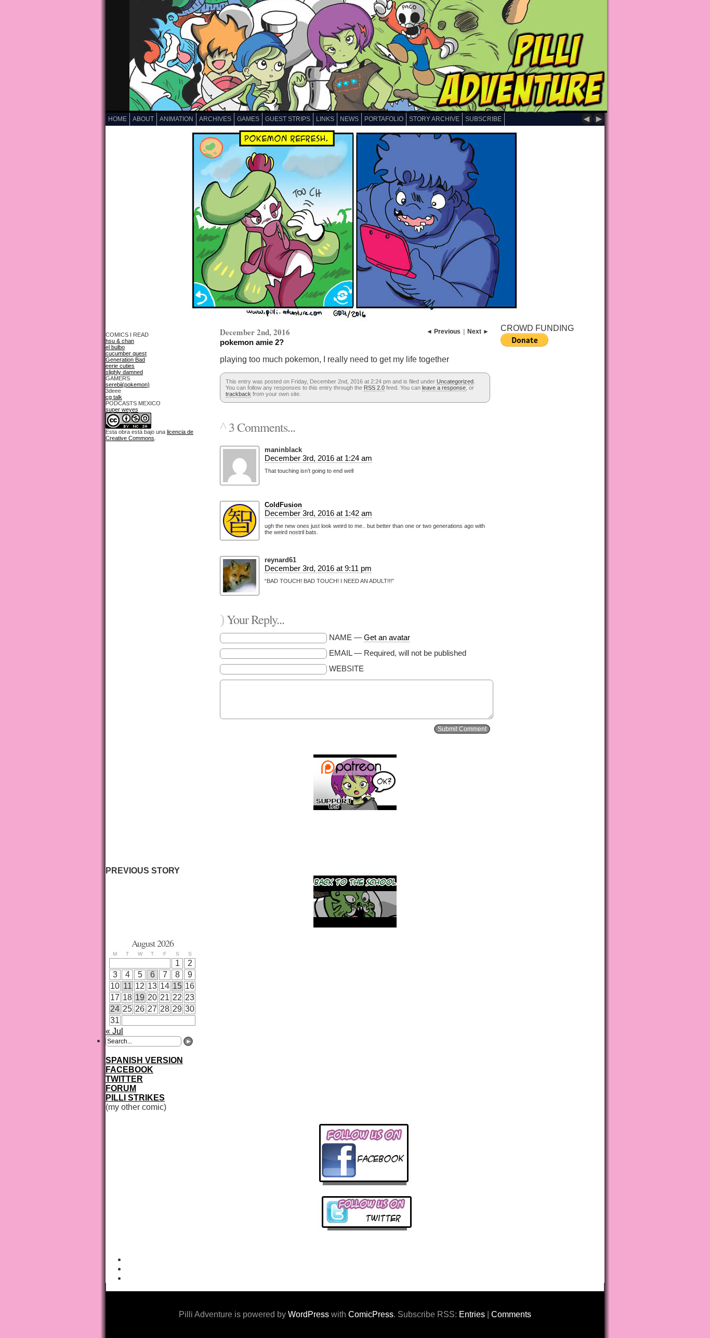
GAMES (248, 119)
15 (177, 986)
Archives (215, 119)
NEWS (349, 119)
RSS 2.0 (374, 388)
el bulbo (115, 347)
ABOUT (143, 119)
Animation (176, 119)
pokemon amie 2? (252, 342)
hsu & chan (120, 341)
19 (139, 997)
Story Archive (434, 119)
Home (117, 119)
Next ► (478, 331)
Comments (511, 1314)
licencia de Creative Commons (149, 435)
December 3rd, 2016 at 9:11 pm (318, 568)
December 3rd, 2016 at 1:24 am (318, 458)
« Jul (114, 1031)
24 (115, 1008)
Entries (472, 1314)
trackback (238, 394)
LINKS (325, 119)
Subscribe (483, 119)
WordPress (308, 1314)
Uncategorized (455, 381)
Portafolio (383, 119)
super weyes (122, 409)
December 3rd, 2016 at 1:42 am (318, 513)
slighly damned (124, 372)
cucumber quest (126, 353)
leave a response (444, 388)
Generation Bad (125, 359)
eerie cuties (120, 366)
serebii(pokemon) (128, 384)
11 (127, 986)
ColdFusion (283, 505)
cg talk (114, 397)
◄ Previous (443, 331)
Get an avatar (387, 637)
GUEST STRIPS (287, 119)
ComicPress (370, 1314)
